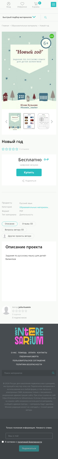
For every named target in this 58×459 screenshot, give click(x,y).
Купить (29, 172)
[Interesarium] (29, 335)
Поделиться (30, 180)
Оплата (32, 352)
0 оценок (16, 314)
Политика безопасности (29, 364)
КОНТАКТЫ (42, 352)
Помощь (22, 352)
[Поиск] (45, 17)
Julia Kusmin (25, 307)
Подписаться (29, 448)
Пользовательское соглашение (29, 360)
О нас (14, 352)
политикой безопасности (30, 442)
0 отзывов (24, 149)
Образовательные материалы (33, 207)
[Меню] (53, 4)
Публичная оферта (29, 356)
